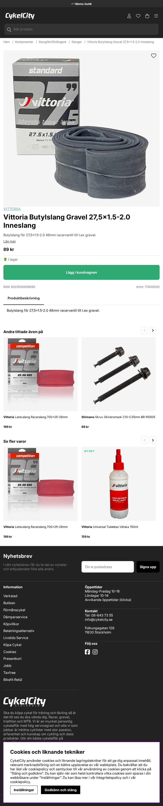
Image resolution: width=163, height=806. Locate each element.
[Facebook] (88, 653)
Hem (6, 42)
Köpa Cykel (12, 645)
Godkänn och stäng (61, 790)
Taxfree (9, 672)
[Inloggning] (129, 16)
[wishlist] (153, 56)
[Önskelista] (138, 16)
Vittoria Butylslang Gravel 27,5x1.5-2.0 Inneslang (120, 42)
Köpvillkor (11, 624)
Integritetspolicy (109, 777)
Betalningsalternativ (18, 631)
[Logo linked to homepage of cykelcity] (19, 16)
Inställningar (24, 790)
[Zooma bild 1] (81, 128)
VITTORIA (12, 209)
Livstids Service (15, 638)
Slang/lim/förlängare (52, 42)
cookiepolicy (20, 782)
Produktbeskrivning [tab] (24, 298)
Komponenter (24, 42)
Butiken (9, 603)
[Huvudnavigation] (156, 16)
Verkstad (10, 596)
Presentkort (12, 658)
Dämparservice (15, 617)
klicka (125, 600)
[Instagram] (96, 653)
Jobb (7, 665)
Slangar (77, 42)
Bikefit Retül (12, 679)
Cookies (9, 652)
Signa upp (148, 567)
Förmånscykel (14, 610)
